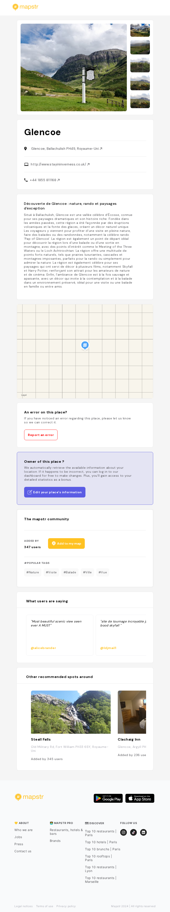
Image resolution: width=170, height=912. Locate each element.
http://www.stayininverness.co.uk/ (59, 164)
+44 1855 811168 (43, 180)
